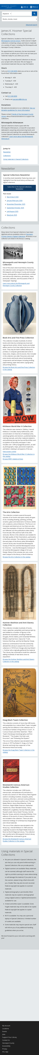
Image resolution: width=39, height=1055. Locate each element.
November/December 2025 (16, 204)
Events (4, 1031)
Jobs (3, 1034)
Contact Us (6, 1040)
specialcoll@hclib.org (20, 99)
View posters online (9, 452)
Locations (5, 1029)
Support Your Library (9, 1037)
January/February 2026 (14, 201)
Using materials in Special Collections (15, 159)
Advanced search (31, 25)
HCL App (5, 1052)
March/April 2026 (13, 197)
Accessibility (6, 1046)
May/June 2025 (12, 215)
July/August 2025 (12, 211)
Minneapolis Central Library (10, 41)
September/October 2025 (15, 208)
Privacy (4, 1049)
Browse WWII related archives (13, 459)
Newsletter (7, 152)
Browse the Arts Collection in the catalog (16, 557)
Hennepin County (8, 1043)
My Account (6, 1026)
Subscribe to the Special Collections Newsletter (20, 188)
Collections (7, 156)
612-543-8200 (12, 71)
